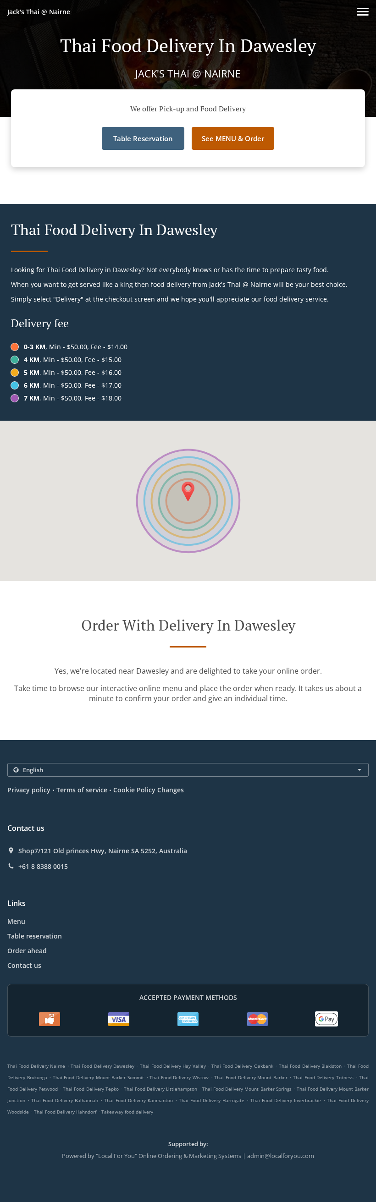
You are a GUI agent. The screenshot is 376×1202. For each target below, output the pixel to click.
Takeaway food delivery (127, 1112)
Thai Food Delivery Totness (323, 1077)
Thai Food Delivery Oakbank (242, 1066)
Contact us (24, 965)
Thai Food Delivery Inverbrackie (285, 1100)
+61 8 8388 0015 (43, 866)
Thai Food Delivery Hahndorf (65, 1112)
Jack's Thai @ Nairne (38, 11)
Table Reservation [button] (143, 138)
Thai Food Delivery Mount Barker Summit (98, 1077)
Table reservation (34, 936)
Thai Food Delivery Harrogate (211, 1100)
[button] (363, 12)
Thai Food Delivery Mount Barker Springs (246, 1089)
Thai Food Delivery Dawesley (102, 1066)
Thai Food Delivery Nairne (36, 1066)
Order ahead (27, 950)
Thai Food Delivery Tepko (90, 1089)
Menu (16, 921)
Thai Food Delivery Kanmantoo (138, 1100)
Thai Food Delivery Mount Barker (250, 1077)
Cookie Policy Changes (148, 789)
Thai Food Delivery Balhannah (64, 1100)
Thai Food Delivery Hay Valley (173, 1066)
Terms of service (81, 789)
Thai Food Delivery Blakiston (310, 1066)
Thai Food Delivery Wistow (179, 1077)
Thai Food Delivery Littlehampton (160, 1089)
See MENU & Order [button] (233, 138)
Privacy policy (28, 789)
